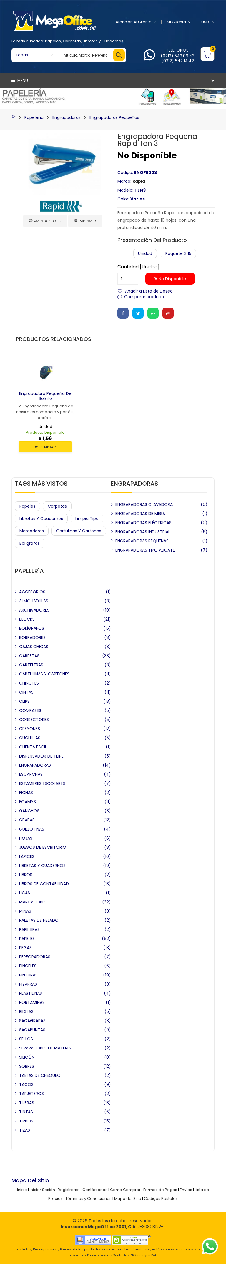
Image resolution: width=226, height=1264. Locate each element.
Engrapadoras (66, 117)
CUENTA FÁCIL (33, 747)
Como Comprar (125, 1189)
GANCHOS (29, 811)
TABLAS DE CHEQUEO (40, 1075)
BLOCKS (27, 619)
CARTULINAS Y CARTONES (44, 674)
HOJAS (25, 838)
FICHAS (26, 792)
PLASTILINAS (30, 993)
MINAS (25, 911)
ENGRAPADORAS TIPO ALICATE (145, 550)
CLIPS (24, 701)
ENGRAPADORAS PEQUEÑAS (142, 541)
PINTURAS (28, 975)
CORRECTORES (34, 719)
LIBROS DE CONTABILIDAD (44, 884)
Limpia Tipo (87, 518)
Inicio (22, 1189)
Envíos (186, 1189)
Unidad (145, 253)
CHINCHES (29, 683)
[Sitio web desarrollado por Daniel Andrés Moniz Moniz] (93, 1240)
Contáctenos (94, 1189)
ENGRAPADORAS (35, 765)
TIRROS (26, 1121)
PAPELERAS (29, 929)
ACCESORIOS (32, 592)
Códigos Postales (161, 1198)
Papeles (53, 41)
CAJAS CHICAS (33, 647)
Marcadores (31, 531)
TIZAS (24, 1130)
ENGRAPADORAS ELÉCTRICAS (143, 523)
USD (205, 22)
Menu (22, 80)
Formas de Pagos (160, 1189)
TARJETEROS (31, 1094)
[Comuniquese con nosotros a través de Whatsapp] (149, 58)
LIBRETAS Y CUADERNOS (42, 865)
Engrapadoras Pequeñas (114, 117)
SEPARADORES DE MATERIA (45, 1048)
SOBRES (26, 1066)
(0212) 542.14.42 (177, 61)
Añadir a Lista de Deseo (149, 290)
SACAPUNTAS (32, 1030)
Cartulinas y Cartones (78, 531)
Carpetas (72, 41)
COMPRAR (47, 446)
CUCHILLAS (29, 738)
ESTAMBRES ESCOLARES (42, 783)
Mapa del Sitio (127, 1198)
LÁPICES (26, 856)
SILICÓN (26, 1057)
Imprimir (86, 221)
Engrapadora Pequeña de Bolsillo (45, 396)
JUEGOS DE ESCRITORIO (42, 847)
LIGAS (24, 893)
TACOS (26, 1084)
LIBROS (25, 875)
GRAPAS (27, 820)
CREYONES (29, 729)
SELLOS (26, 1039)
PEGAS (25, 948)
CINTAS (26, 692)
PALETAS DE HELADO (39, 920)
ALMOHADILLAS (33, 601)
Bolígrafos (29, 543)
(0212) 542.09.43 (178, 56)
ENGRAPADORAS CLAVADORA (144, 504)
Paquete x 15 (178, 253)
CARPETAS (29, 656)
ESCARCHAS (31, 774)
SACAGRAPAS (32, 1021)
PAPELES (27, 938)
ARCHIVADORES (34, 610)
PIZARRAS (28, 984)
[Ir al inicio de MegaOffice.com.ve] (13, 117)
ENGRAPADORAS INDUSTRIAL (142, 532)
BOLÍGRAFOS (31, 628)
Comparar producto (145, 296)
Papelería (34, 117)
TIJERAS (26, 1103)
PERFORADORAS (34, 957)
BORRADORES (32, 637)
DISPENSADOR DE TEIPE (41, 756)
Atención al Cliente (134, 22)
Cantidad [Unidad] (138, 267)
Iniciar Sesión (42, 1189)
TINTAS (26, 1112)
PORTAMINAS (32, 1002)
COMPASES (30, 710)
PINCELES (27, 966)
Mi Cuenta (176, 22)
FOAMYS (27, 802)
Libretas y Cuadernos (103, 41)
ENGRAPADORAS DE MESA (140, 513)
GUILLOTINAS (31, 829)
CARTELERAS (31, 665)
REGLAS (26, 1011)
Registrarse (69, 1189)
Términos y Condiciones (88, 1198)
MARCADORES (33, 902)
